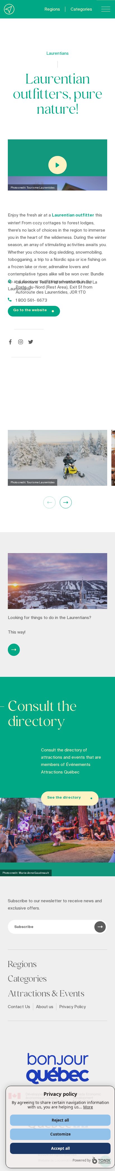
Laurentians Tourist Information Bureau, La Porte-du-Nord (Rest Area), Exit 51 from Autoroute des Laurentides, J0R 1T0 (56, 287)
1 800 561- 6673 (31, 300)
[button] (66, 502)
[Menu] (106, 9)
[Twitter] (30, 341)
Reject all (60, 1120)
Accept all (60, 1148)
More (88, 1107)
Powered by (82, 1160)
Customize (60, 1134)
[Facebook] (10, 341)
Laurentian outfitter (73, 215)
